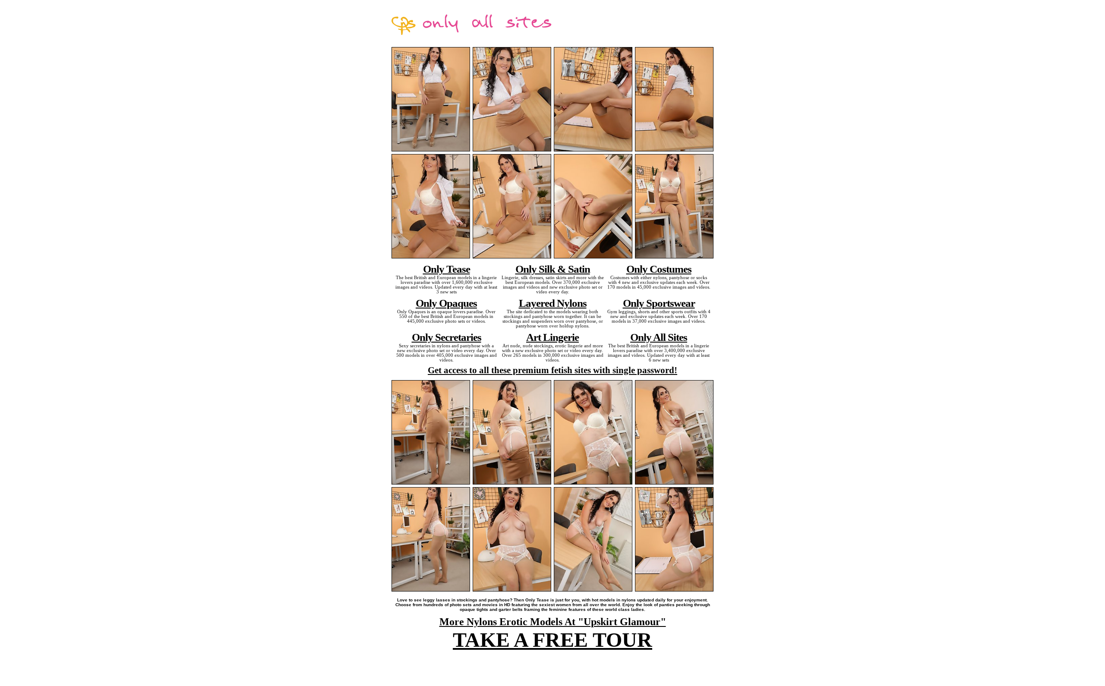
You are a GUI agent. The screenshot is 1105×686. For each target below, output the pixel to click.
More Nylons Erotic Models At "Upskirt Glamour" (552, 621)
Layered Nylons (553, 303)
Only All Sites (658, 337)
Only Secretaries (446, 337)
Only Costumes (658, 269)
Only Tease (446, 269)
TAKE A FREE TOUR (552, 639)
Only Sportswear (659, 303)
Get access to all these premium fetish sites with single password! (552, 370)
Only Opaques (446, 303)
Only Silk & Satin (552, 269)
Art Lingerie (552, 337)
